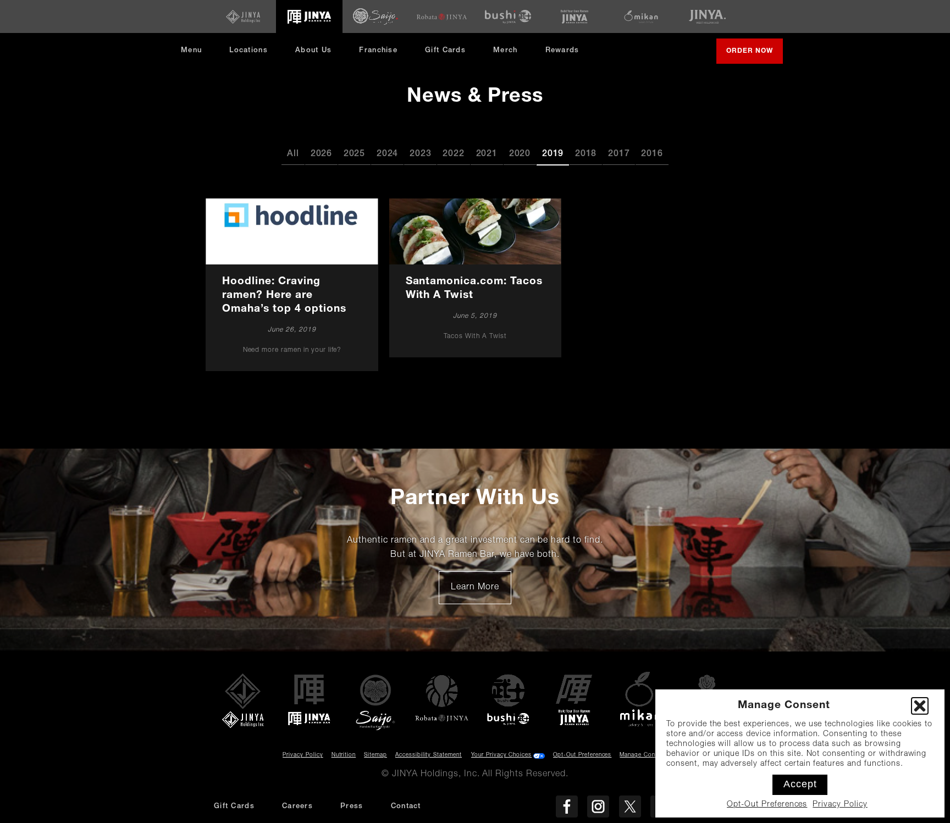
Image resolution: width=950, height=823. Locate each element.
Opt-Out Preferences (767, 805)
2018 (585, 154)
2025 (354, 154)
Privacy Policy (840, 805)
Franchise (378, 50)
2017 (618, 154)
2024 (387, 154)
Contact (406, 806)
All (293, 154)
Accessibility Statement (428, 755)
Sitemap (375, 755)
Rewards (562, 50)
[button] (920, 706)
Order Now (754, 55)
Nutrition (344, 755)
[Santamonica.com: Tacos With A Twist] (475, 278)
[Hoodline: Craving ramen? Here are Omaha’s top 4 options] (291, 284)
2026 (321, 154)
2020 (520, 154)
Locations (248, 50)
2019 (553, 154)
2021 (487, 154)
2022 (453, 154)
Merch (509, 55)
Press (351, 806)
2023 (420, 154)
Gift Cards (445, 50)
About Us (313, 50)
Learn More (481, 591)
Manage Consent (643, 755)
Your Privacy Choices (501, 755)
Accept (800, 783)
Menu (191, 50)
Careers (297, 806)
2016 (651, 154)
